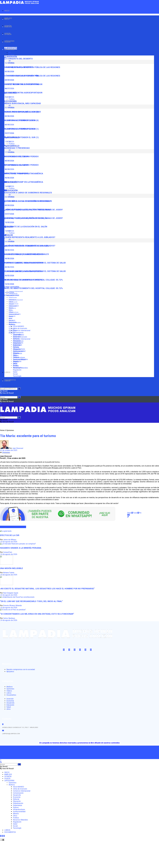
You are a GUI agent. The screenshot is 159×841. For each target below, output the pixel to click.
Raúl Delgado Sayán (10, 593)
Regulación (12, 324)
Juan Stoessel (17, 448)
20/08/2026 (9, 116)
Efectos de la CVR (9, 535)
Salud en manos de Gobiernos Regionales (26, 254)
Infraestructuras (13, 304)
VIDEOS (7, 42)
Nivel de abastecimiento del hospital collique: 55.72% (33, 288)
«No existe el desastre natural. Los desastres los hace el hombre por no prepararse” (47, 588)
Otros (10, 318)
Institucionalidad (14, 314)
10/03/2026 (9, 293)
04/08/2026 (9, 205)
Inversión (10, 699)
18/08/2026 (9, 258)
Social (10, 326)
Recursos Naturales (15, 322)
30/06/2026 (9, 178)
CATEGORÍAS (9, 50)
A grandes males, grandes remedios (23, 263)
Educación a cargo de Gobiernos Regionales (28, 192)
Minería (11, 316)
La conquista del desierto (18, 59)
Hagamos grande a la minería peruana (20, 548)
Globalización (13, 297)
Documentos (11, 695)
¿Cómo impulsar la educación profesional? (27, 209)
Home (2, 430)
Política (11, 55)
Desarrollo (17, 343)
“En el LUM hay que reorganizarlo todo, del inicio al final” (31, 601)
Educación (17, 349)
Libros (8, 693)
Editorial (11, 304)
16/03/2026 (9, 284)
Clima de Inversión (20, 328)
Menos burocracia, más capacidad (22, 103)
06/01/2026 (9, 97)
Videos (9, 691)
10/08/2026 (9, 71)
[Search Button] (19, 389)
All (10, 52)
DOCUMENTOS (10, 388)
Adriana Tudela (8, 573)
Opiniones (12, 331)
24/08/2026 (9, 250)
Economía (16, 345)
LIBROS (7, 372)
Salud (15, 372)
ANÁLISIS (8, 27)
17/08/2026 (9, 161)
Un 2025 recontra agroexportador (23, 93)
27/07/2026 (9, 214)
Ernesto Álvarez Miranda (12, 605)
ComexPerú (7, 552)
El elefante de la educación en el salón (25, 226)
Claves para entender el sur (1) (21, 137)
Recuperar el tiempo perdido (20, 129)
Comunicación (18, 332)
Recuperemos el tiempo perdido (21, 165)
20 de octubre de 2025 (8, 450)
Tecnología (12, 329)
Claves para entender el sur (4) (21, 120)
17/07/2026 (9, 142)
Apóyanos (10, 671)
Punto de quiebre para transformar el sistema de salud (35, 271)
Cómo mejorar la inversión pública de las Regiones (32, 76)
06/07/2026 (9, 169)
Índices (11, 310)
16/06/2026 (9, 186)
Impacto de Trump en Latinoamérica (23, 182)
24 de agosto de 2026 (8, 542)
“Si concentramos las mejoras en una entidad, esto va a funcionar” (37, 614)
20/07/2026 (9, 133)
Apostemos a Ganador (16, 173)
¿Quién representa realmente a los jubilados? (29, 237)
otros (8, 709)
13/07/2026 (9, 222)
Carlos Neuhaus (9, 618)
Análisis (12, 333)
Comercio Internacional (16, 291)
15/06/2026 (9, 231)
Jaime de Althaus (9, 540)
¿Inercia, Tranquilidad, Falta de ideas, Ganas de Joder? (33, 218)
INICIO (6, 11)
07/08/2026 (9, 80)
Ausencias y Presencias (17, 148)
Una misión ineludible (11, 568)
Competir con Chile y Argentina (21, 84)
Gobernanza (12, 308)
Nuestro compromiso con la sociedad (20, 669)
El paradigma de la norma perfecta (23, 280)
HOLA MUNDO (18, 326)
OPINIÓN (7, 34)
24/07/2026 (9, 88)
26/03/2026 (9, 276)
